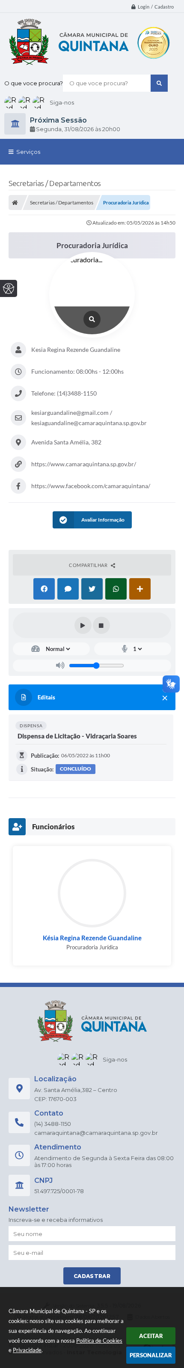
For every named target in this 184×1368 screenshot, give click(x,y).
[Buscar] (159, 83)
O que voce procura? (33, 83)
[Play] (83, 625)
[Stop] (101, 625)
